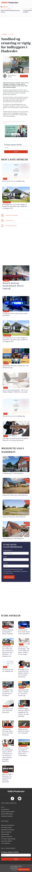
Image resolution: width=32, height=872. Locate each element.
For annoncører (5, 809)
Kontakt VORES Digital (7, 814)
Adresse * (5, 563)
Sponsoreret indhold (6, 841)
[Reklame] (16, 131)
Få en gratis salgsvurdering (8, 839)
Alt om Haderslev (5, 843)
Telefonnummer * (7, 550)
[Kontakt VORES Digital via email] (19, 798)
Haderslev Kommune (6, 836)
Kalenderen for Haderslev (7, 830)
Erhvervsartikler (5, 834)
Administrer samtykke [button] (7, 816)
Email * (5, 556)
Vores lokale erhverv (6, 827)
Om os (2, 807)
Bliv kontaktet (9, 577)
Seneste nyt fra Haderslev (7, 825)
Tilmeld (16, 151)
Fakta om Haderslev (6, 832)
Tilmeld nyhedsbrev (24, 869)
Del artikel (23, 76)
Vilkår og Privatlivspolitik (7, 811)
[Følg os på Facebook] (12, 798)
